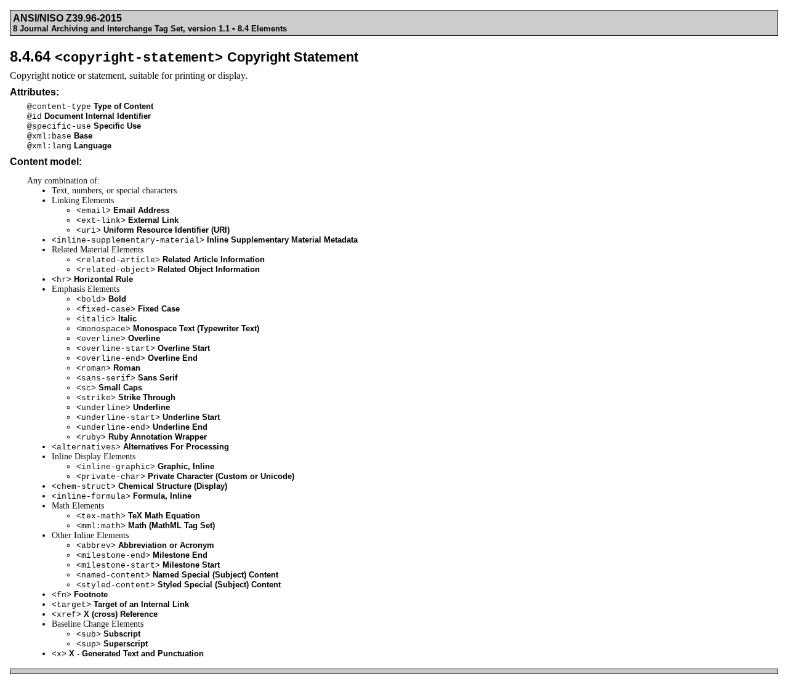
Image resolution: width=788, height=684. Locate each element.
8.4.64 (184, 56)
